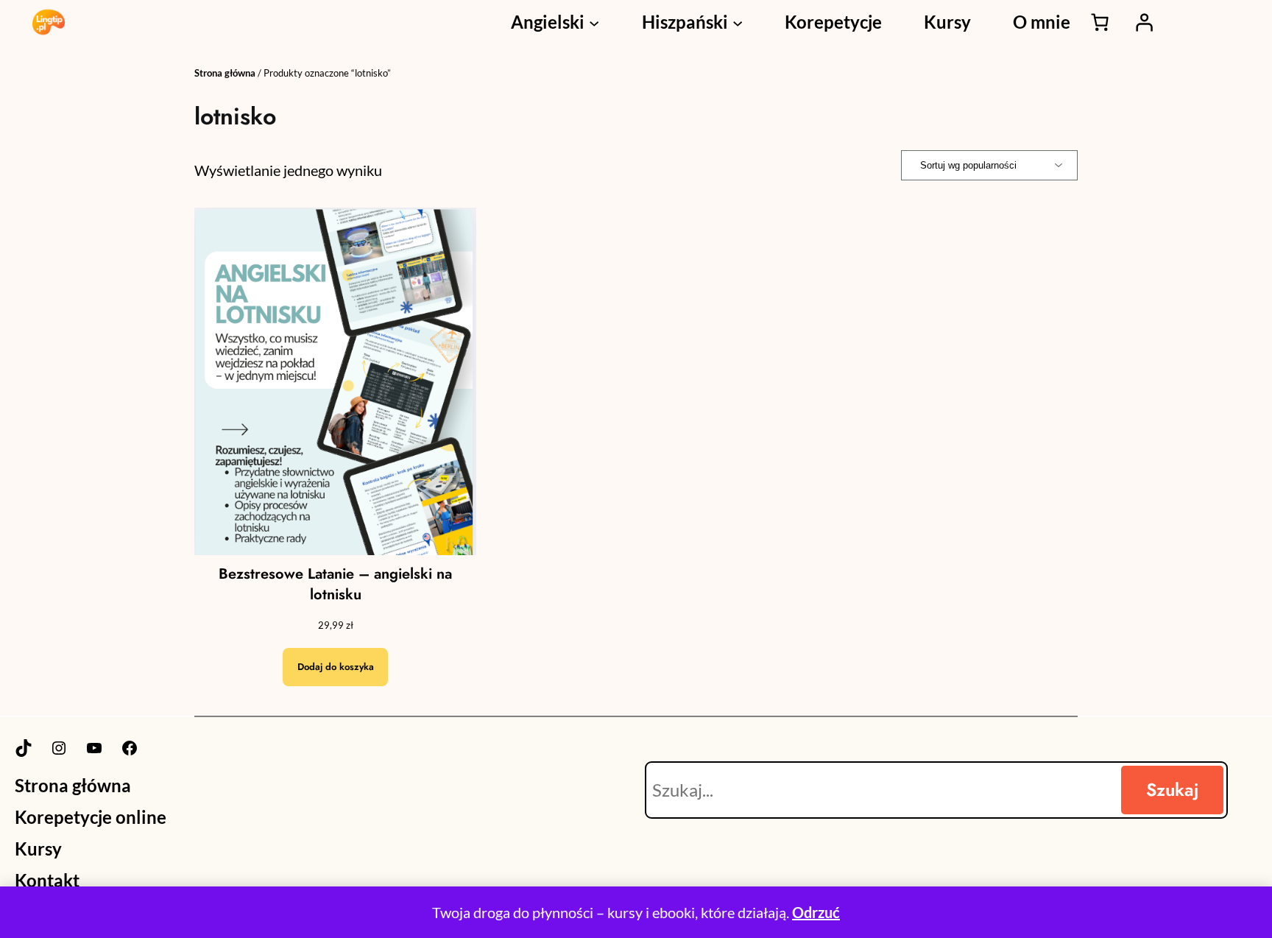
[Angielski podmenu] (594, 22)
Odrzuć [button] (816, 912)
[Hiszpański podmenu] (737, 22)
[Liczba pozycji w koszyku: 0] (1100, 22)
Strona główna (224, 73)
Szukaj (1172, 790)
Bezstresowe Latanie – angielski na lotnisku (335, 584)
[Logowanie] (1144, 22)
